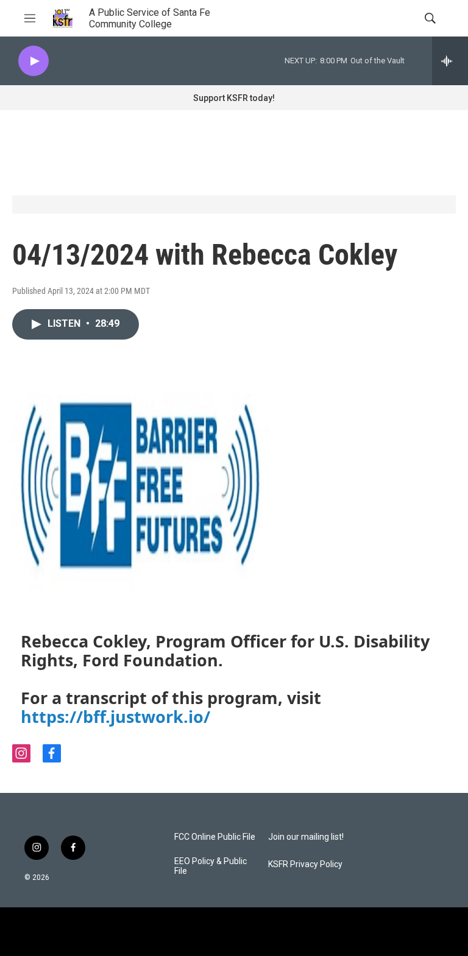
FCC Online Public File (214, 837)
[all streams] (450, 61)
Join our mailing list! (306, 837)
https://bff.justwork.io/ (115, 716)
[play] (33, 61)
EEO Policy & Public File (210, 866)
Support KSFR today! (234, 98)
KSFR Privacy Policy (305, 864)
